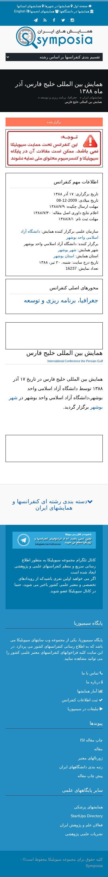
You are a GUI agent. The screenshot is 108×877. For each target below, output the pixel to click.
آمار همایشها (87, 691)
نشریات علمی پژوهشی (84, 834)
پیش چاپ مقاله (90, 776)
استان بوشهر (63, 256)
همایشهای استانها (29, 6)
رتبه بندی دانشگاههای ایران (81, 767)
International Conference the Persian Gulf (75, 361)
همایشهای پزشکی (88, 807)
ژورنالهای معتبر (90, 758)
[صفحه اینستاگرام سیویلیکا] (72, 20)
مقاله (98, 749)
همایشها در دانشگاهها (74, 11)
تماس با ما (90, 673)
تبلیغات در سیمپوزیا (83, 709)
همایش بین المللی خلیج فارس (83, 101)
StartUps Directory (87, 816)
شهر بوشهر (67, 250)
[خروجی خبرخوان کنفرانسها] (45, 20)
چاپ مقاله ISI (91, 740)
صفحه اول (80, 6)
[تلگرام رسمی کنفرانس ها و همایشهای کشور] (36, 20)
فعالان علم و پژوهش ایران (81, 825)
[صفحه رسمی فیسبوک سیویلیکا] (54, 20)
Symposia (94, 865)
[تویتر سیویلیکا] (63, 20)
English (19, 11)
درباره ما (93, 682)
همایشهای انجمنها (42, 11)
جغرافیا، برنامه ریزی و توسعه (58, 97)
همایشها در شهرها (57, 6)
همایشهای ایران (92, 97)
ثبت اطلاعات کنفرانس (80, 700)
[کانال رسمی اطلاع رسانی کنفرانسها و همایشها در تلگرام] (54, 540)
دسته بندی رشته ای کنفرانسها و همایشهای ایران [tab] (49, 504)
